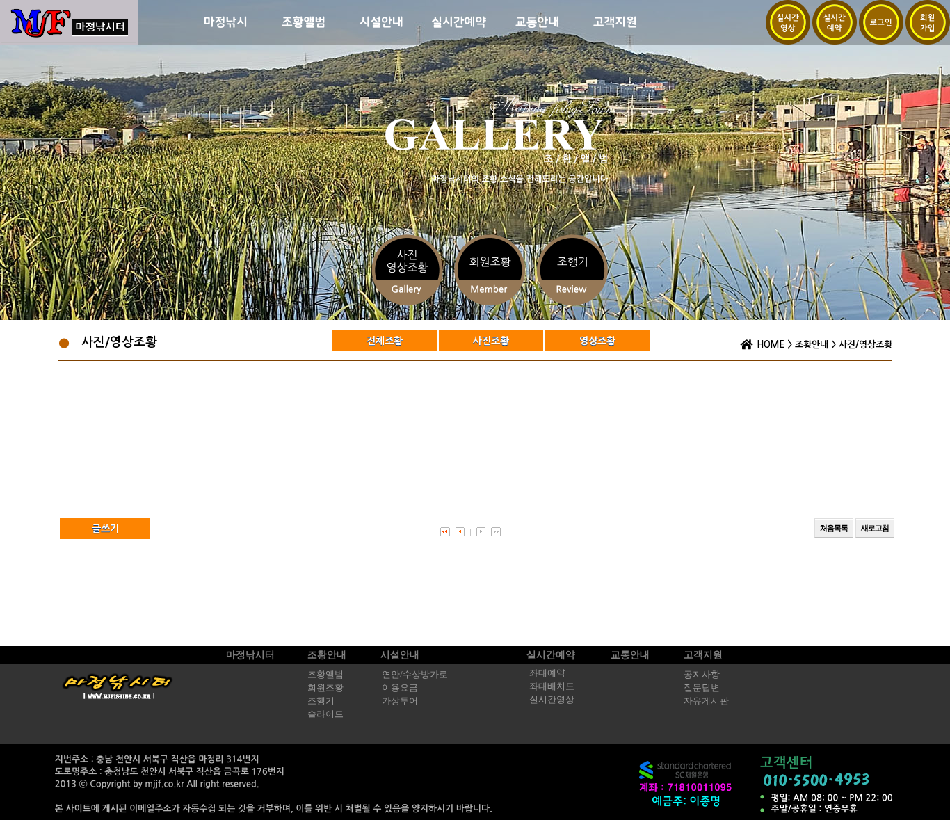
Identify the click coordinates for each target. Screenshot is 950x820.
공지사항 (702, 675)
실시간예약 (550, 655)
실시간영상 (551, 700)
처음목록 (834, 528)
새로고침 (875, 528)
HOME (770, 344)
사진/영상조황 (865, 344)
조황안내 (811, 344)
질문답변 (702, 688)
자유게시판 (706, 701)
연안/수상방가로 (415, 675)
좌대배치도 (551, 686)
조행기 (321, 701)
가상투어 (400, 701)
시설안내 (399, 655)
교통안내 (630, 655)
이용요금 (400, 688)
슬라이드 (325, 714)
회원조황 (325, 688)
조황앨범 (325, 675)
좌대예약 (547, 673)
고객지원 (703, 655)
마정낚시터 (250, 655)
